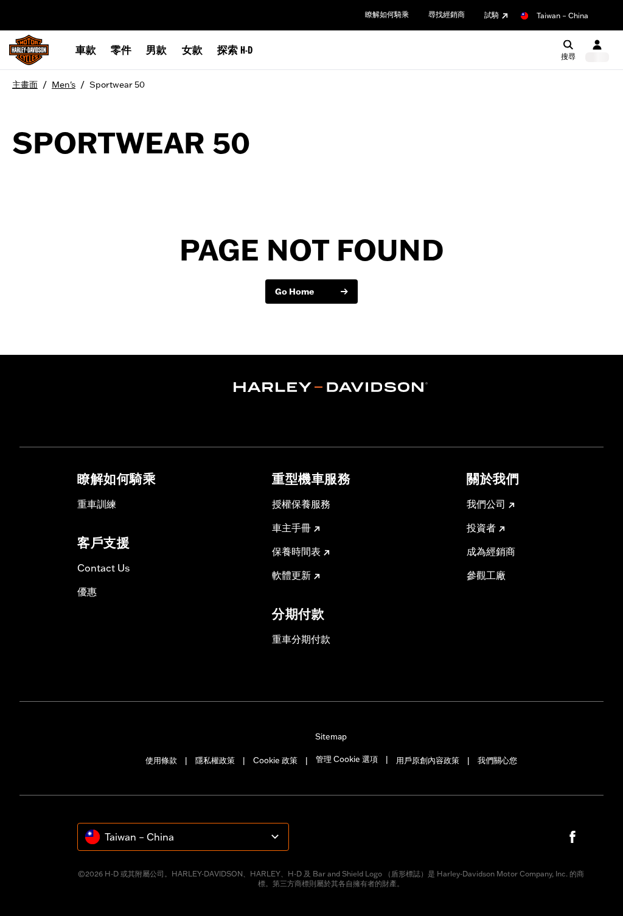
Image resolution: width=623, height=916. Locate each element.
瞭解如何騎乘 (387, 14)
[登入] (597, 50)
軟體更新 (291, 575)
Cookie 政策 (275, 760)
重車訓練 (96, 504)
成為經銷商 (491, 551)
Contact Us (103, 568)
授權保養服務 (301, 504)
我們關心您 (497, 760)
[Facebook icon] (572, 837)
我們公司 (486, 504)
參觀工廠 (486, 575)
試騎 (491, 14)
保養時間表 (296, 551)
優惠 (87, 592)
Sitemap (331, 736)
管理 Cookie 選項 (347, 759)
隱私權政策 (215, 760)
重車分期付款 (301, 639)
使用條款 (161, 760)
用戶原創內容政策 (427, 760)
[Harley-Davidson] (331, 387)
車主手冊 (291, 528)
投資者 (481, 528)
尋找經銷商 (446, 14)
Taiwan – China (562, 15)
